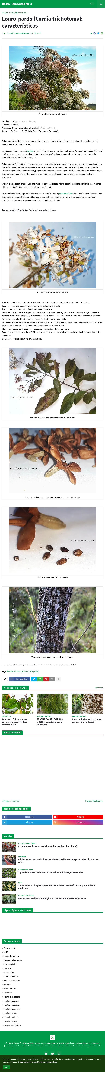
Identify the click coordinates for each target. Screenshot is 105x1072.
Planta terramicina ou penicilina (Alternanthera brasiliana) (47, 846)
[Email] (52, 679)
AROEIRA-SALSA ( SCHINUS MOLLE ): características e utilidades (50, 722)
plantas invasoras (11, 1005)
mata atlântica (9, 989)
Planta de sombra (11, 956)
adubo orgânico (10, 964)
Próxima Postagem (93, 801)
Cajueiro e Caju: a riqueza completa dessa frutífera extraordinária (14, 722)
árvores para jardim (30, 672)
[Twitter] (98, 33)
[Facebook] (94, 33)
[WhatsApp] (102, 33)
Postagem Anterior (11, 801)
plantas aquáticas (11, 1001)
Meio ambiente (10, 948)
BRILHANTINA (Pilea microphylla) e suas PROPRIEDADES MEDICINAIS (52, 898)
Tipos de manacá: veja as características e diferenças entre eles (50, 872)
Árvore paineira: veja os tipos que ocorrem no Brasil (86, 720)
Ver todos (99, 688)
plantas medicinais (11, 1009)
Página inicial (7, 13)
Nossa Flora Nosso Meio (17, 3)
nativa (30, 151)
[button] (6, 1067)
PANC (5, 952)
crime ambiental (10, 976)
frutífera (7, 985)
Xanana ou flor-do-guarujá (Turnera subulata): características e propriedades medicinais (57, 887)
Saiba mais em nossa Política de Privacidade (37, 1062)
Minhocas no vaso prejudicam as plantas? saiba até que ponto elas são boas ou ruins (58, 861)
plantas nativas (10, 1013)
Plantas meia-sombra (12, 960)
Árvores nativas (21, 13)
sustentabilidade (10, 1017)
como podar (8, 972)
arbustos (7, 968)
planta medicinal (65, 194)
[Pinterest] (46, 679)
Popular (8, 836)
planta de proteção (11, 997)
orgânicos (7, 993)
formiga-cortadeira (11, 981)
